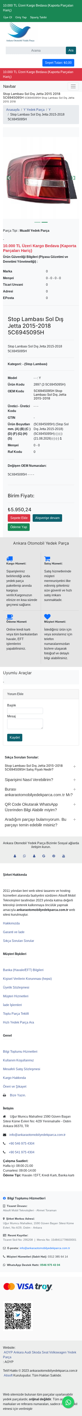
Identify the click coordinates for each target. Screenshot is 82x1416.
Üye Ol (7, 17)
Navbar (9, 86)
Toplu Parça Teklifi (16, 1013)
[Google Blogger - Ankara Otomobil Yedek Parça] (45, 856)
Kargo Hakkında (14, 1078)
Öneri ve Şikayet (14, 1086)
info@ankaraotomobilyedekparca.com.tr (45, 1248)
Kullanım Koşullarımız (18, 1060)
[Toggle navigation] (73, 86)
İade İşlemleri (12, 1005)
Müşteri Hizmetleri (15, 996)
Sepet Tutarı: (58, 62)
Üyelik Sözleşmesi (16, 987)
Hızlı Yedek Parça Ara (18, 1022)
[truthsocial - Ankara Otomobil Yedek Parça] (16, 856)
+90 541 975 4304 (21, 1152)
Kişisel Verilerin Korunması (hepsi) (27, 978)
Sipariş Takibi (38, 17)
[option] (41, 178)
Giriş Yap (21, 17)
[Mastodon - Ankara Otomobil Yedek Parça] (35, 856)
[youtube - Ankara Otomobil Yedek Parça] (65, 856)
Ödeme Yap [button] (18, 527)
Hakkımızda (11, 923)
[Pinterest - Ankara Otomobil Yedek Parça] (55, 856)
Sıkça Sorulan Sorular (18, 941)
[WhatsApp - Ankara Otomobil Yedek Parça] (26, 856)
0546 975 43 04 (50, 1265)
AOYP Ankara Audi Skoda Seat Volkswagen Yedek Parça (39, 1354)
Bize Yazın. (18, 1095)
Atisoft (8, 1375)
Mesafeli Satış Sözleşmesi (21, 1069)
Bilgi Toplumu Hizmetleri (20, 1051)
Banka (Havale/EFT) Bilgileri (23, 970)
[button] (41, 178)
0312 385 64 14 (58, 1257)
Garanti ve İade (13, 932)
